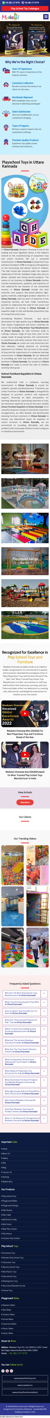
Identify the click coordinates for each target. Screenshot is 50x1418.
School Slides (7, 1319)
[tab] (25, 994)
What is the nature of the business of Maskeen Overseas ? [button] (22, 1119)
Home (4, 1149)
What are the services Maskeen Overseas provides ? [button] (22, 1041)
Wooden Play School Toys (13, 1257)
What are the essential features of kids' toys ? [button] (21, 1021)
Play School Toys (9, 1196)
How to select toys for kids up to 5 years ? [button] (21, 1012)
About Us (6, 1153)
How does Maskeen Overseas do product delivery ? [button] (21, 1110)
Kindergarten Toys (10, 1281)
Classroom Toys (8, 1262)
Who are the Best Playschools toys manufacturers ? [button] (21, 994)
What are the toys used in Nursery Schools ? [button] (20, 1050)
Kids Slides (6, 1310)
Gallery (5, 1158)
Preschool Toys (8, 1253)
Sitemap (5, 1177)
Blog (4, 1167)
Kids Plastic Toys (9, 1271)
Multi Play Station (9, 1229)
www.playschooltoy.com (25, 1378)
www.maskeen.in (25, 1385)
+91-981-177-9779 (12, 2)
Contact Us (7, 1172)
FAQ (4, 1163)
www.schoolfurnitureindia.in (25, 1392)
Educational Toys (9, 1276)
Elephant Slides (8, 1305)
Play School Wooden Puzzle (13, 1285)
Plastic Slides (7, 1328)
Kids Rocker (7, 1210)
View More (25, 802)
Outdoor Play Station (11, 1238)
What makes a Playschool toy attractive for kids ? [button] (22, 1072)
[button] (4, 36)
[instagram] (11, 1371)
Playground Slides (9, 1201)
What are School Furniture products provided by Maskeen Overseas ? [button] (21, 1082)
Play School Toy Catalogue (25, 8)
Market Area (7, 1181)
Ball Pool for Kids (9, 1219)
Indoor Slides (7, 1333)
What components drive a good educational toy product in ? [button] (20, 1061)
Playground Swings (10, 1205)
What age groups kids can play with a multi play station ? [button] (22, 1092)
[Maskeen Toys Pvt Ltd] (25, 713)
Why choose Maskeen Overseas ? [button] (20, 1101)
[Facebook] (3, 1371)
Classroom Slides (9, 1324)
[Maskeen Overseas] (10, 16)
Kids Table (6, 1215)
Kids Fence (7, 1224)
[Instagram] (12, 865)
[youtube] (7, 1371)
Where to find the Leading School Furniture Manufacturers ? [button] (20, 1031)
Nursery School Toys (10, 1267)
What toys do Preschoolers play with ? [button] (22, 1003)
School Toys (7, 1290)
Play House (7, 1233)
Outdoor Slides (8, 1314)
